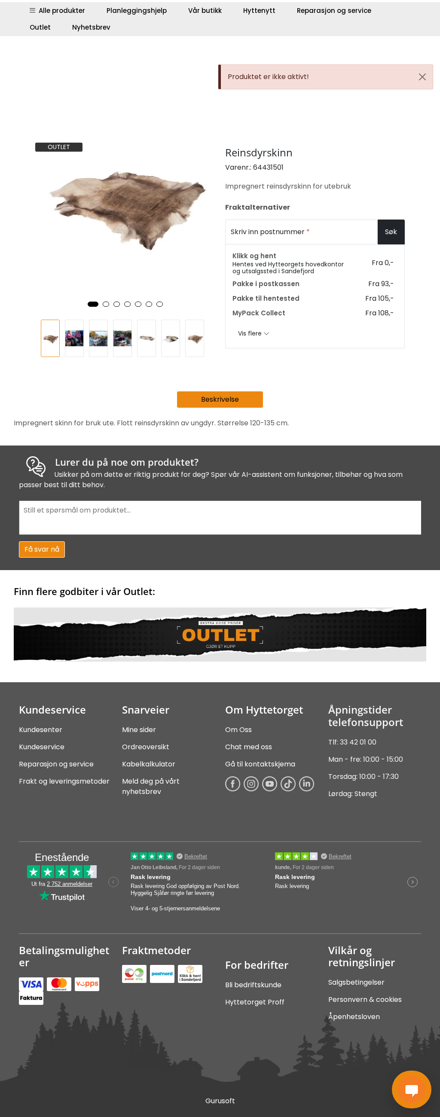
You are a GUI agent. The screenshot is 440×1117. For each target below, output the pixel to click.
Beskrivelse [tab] (220, 399)
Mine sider (139, 730)
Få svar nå (41, 549)
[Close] (422, 77)
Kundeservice (41, 747)
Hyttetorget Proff (254, 1002)
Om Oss (238, 730)
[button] (93, 304)
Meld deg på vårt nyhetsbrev (151, 786)
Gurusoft (220, 1101)
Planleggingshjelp (137, 10)
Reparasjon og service (334, 10)
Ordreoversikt (145, 747)
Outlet (40, 27)
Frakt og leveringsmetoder (64, 781)
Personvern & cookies (365, 999)
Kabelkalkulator (148, 764)
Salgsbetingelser (356, 982)
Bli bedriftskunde (253, 985)
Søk (391, 232)
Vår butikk (205, 10)
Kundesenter (40, 730)
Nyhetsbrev (91, 27)
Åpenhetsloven (354, 1017)
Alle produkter (60, 10)
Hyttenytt (259, 10)
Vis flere (250, 333)
